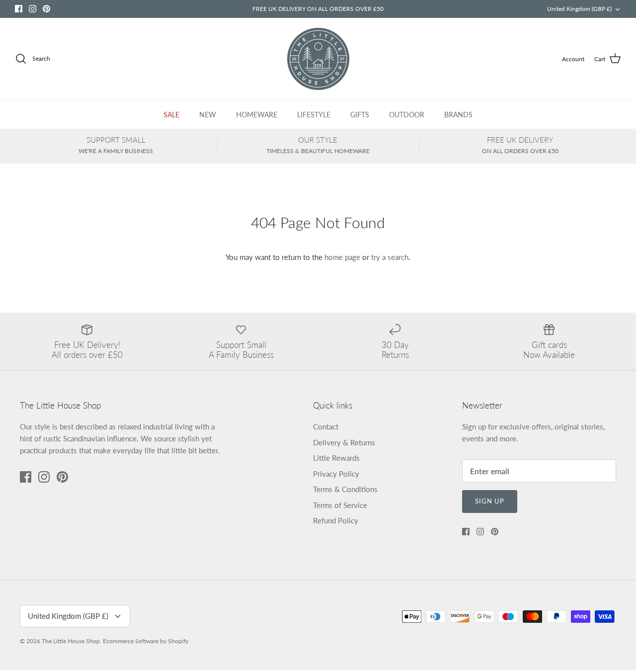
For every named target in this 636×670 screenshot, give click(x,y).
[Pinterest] (46, 8)
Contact (325, 426)
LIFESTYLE (313, 114)
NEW (207, 114)
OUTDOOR (406, 114)
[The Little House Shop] (318, 59)
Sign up (489, 501)
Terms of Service (340, 505)
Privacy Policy (336, 473)
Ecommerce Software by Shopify (145, 641)
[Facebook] (18, 8)
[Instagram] (32, 8)
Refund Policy (335, 520)
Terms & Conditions (345, 489)
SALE (171, 114)
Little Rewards (336, 457)
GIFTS (359, 114)
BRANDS (458, 114)
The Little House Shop (71, 641)
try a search (389, 256)
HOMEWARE (256, 114)
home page (342, 256)
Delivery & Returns (344, 442)
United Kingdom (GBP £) (579, 8)
